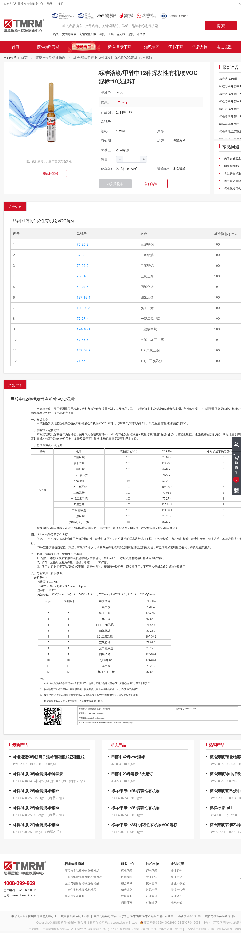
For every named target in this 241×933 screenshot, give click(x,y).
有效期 (106, 140)
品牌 (160, 140)
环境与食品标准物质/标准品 (82, 870)
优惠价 (106, 102)
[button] (119, 159)
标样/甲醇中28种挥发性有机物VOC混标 (144, 824)
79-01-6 (82, 276)
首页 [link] (24, 57)
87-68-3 (82, 339)
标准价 (106, 92)
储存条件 (107, 168)
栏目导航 (126, 896)
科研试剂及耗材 (74, 896)
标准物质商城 (47, 46)
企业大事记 (178, 883)
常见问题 (230, 146)
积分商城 (126, 883)
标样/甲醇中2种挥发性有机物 (135, 790)
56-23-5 (82, 286)
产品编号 (107, 112)
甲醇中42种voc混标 (128, 756)
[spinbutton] (131, 159)
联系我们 (176, 902)
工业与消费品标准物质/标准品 (83, 877)
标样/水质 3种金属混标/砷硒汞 (38, 773)
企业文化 (176, 877)
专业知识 (151, 877)
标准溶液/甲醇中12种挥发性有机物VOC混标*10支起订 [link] (112, 57)
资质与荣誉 (178, 889)
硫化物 (121, 34)
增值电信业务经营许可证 (220, 916)
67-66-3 (82, 254)
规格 (104, 131)
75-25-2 (82, 244)
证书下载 (175, 46)
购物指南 (126, 902)
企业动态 (176, 896)
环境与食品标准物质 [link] (50, 57)
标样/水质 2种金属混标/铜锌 (36, 790)
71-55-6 (82, 360)
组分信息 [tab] (15, 206)
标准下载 (126, 870)
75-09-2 (82, 265)
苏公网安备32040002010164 (162, 922)
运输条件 (163, 168)
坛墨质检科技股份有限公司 (69, 922)
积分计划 (126, 889)
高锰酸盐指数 (87, 34)
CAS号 (106, 121)
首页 (15, 46)
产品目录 (151, 902)
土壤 (111, 34)
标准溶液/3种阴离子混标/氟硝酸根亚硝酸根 (49, 756)
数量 (104, 159)
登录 (49, 3)
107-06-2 (83, 350)
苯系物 (141, 34)
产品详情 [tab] (15, 385)
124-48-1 (83, 329)
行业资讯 (151, 896)
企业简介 (176, 870)
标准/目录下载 (119, 46)
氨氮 (102, 34)
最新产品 (230, 67)
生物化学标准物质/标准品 (80, 889)
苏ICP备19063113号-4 (196, 922)
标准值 (106, 149)
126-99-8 (83, 307)
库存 (160, 131)
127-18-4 (83, 297)
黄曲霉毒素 (69, 34)
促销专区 (126, 877)
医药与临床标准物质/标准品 (82, 883)
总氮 (131, 34)
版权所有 (92, 922)
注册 (60, 3)
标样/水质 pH (221, 807)
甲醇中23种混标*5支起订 (132, 773)
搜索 (221, 26)
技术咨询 (151, 883)
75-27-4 (82, 318)
